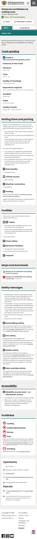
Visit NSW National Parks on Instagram (7, 536)
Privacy (21, 518)
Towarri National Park (14, 491)
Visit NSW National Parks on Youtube (12, 536)
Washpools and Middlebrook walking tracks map (19, 278)
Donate (21, 528)
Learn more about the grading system (16, 60)
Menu (6, 28)
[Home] (4, 3)
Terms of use (23, 515)
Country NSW (29, 491)
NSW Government (8, 515)
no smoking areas (24, 451)
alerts (25, 28)
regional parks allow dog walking (17, 443)
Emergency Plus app (18, 355)
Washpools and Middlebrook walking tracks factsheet (19, 272)
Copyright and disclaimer (23, 522)
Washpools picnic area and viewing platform (17, 195)
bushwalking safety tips (14, 329)
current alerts (19, 17)
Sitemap (21, 525)
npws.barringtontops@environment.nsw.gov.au (19, 478)
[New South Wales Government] (33, 532)
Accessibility (22, 513)
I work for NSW (7, 518)
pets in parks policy (11, 444)
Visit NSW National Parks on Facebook (3, 536)
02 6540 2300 (10, 473)
